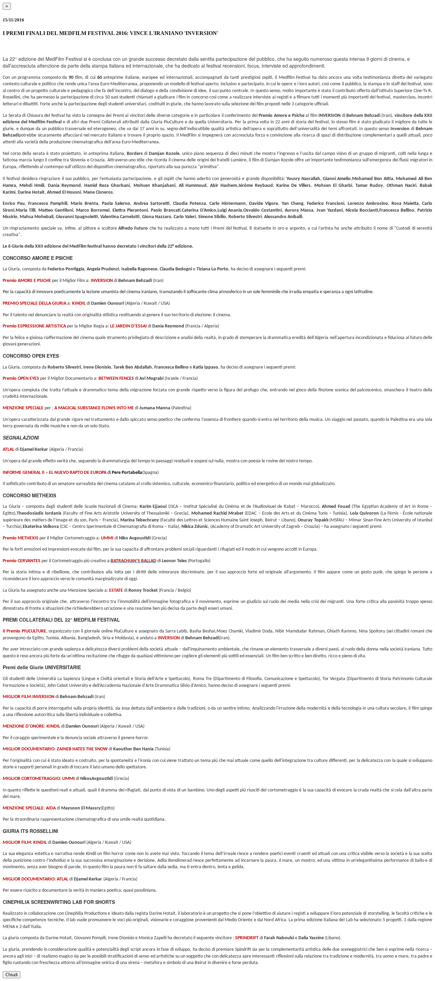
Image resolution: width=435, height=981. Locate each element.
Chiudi (11, 974)
